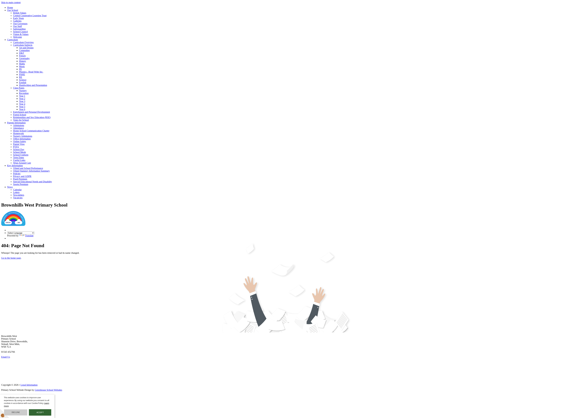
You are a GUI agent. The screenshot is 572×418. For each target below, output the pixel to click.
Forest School (19, 114)
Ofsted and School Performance (28, 168)
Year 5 (22, 106)
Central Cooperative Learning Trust (29, 15)
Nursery (23, 90)
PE (20, 69)
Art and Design (26, 47)
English (22, 82)
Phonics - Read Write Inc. (31, 72)
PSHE (22, 74)
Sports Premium (20, 184)
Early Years (18, 18)
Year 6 (22, 109)
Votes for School (21, 120)
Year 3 (22, 101)
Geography (24, 58)
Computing (24, 50)
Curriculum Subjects (22, 45)
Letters (16, 192)
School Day (18, 149)
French (22, 55)
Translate (29, 235)
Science (22, 80)
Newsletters (18, 195)
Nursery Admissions (22, 136)
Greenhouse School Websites (48, 390)
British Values (19, 13)
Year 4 (22, 104)
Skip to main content (11, 2)
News (10, 187)
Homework (18, 133)
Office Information (22, 138)
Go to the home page (11, 258)
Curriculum (12, 39)
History (22, 61)
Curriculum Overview (23, 42)
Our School (12, 10)
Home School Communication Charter (31, 130)
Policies (16, 173)
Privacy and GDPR (22, 176)
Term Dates (18, 157)
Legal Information (29, 385)
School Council (20, 31)
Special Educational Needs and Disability (32, 181)
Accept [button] (40, 412)
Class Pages (18, 88)
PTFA (16, 147)
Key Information (15, 165)
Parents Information (16, 122)
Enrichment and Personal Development (31, 112)
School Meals (19, 152)
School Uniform (20, 155)
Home (10, 7)
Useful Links (19, 160)
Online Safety (19, 141)
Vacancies (17, 197)
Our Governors (20, 23)
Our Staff (17, 26)
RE (20, 77)
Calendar (17, 189)
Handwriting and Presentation (33, 85)
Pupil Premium (20, 179)
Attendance (18, 128)
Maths (22, 63)
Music (22, 66)
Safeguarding (19, 29)
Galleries (17, 21)
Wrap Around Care (22, 163)
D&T (21, 53)
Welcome (17, 37)
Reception (24, 93)
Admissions (18, 125)
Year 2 (22, 98)
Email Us (5, 357)
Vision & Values (20, 34)
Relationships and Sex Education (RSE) (32, 117)
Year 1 (22, 96)
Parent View (19, 144)
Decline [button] (16, 412)
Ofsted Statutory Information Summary (31, 171)
